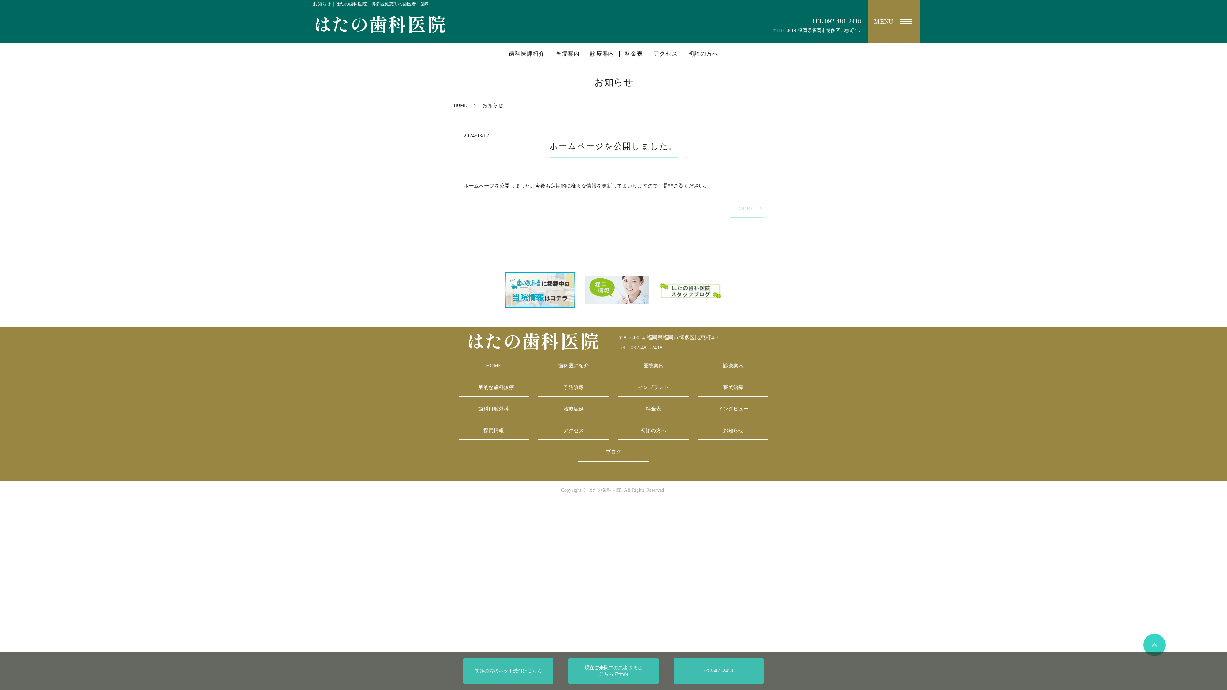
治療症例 (573, 408)
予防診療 (573, 387)
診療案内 (602, 54)
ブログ (613, 452)
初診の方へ (703, 54)
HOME (460, 105)
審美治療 (733, 387)
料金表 (634, 54)
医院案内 (567, 54)
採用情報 (493, 430)
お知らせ (733, 430)
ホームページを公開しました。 (614, 146)
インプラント (653, 387)
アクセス (665, 54)
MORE (745, 208)
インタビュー (733, 408)
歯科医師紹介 (527, 54)
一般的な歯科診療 (493, 387)
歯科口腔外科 (493, 408)
